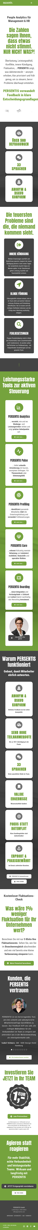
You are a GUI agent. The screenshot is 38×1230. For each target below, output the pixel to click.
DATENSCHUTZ (17, 1221)
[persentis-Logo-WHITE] (8, 2)
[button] (11, 1055)
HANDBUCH (28, 1221)
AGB (28, 1135)
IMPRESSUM (10, 1221)
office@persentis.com (19, 1218)
